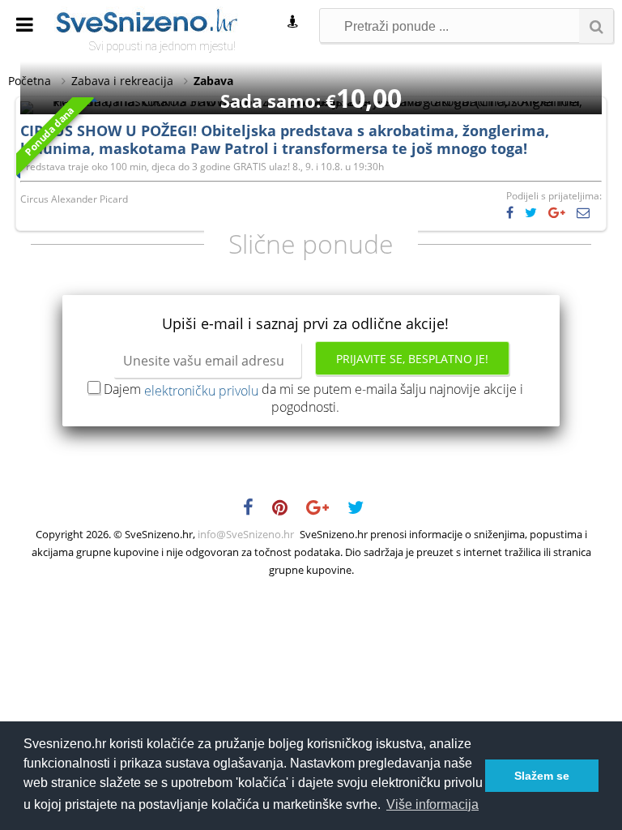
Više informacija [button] (432, 804)
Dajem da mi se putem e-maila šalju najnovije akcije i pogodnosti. (313, 398)
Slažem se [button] (541, 775)
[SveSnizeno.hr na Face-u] (256, 510)
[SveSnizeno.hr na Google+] (325, 510)
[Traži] (596, 26)
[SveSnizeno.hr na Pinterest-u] (288, 510)
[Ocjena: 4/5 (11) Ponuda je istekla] (311, 101)
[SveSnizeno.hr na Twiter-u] (363, 510)
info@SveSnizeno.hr (246, 534)
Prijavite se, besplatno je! (412, 358)
